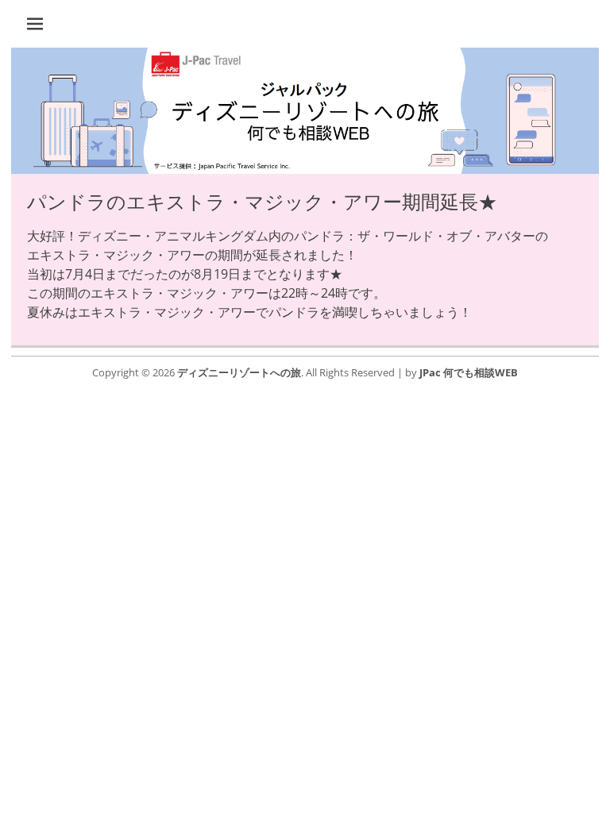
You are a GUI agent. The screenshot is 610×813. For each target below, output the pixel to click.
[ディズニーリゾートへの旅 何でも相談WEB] (305, 169)
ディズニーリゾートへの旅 (239, 372)
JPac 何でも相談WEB (468, 372)
